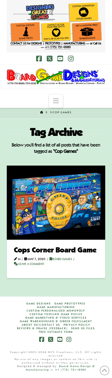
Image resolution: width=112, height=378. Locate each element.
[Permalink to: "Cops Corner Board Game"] (56, 203)
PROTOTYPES (52, 43)
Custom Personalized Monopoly (56, 310)
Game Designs (38, 303)
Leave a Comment (30, 264)
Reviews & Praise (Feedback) (42, 328)
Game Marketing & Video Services (56, 317)
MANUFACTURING (74, 43)
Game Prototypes (69, 303)
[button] (56, 101)
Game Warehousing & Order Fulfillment (56, 321)
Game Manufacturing (56, 307)
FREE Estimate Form (56, 332)
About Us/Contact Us (41, 325)
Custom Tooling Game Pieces (56, 314)
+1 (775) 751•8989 (58, 47)
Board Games (62, 259)
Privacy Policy (77, 325)
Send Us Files (83, 328)
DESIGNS (36, 43)
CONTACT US (18, 43)
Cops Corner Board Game (55, 250)
